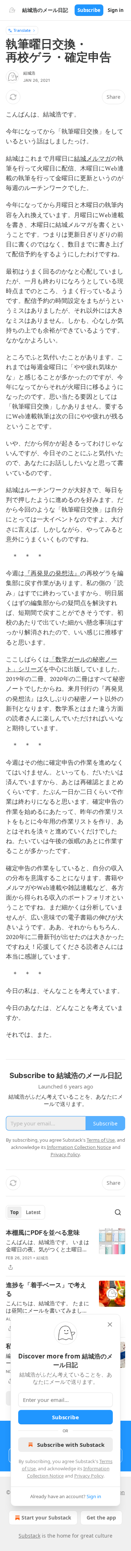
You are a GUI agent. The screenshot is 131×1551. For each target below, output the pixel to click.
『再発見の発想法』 (52, 573)
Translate (22, 30)
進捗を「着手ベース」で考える (46, 1289)
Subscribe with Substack (70, 1444)
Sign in (116, 10)
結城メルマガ (92, 159)
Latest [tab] (33, 1212)
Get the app (101, 1517)
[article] (65, 1250)
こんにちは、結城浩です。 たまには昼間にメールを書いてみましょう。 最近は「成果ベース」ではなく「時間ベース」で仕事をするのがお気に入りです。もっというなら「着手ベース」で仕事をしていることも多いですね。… (47, 1306)
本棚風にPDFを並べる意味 (43, 1232)
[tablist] (25, 1212)
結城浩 (29, 73)
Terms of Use (101, 1140)
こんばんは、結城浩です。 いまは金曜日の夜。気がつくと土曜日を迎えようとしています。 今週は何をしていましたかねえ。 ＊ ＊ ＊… (47, 1245)
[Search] (118, 1212)
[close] (110, 1324)
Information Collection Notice (79, 1147)
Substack (29, 1535)
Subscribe (89, 10)
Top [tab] (14, 1212)
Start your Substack (46, 1517)
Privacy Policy (88, 1475)
